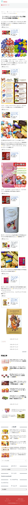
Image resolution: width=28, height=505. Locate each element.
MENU (5, 1)
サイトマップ (7, 500)
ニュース (3, 341)
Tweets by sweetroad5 (6, 476)
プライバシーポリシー (20, 500)
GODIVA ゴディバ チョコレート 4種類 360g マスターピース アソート (14, 300)
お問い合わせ (20, 498)
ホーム (7, 498)
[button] (25, 460)
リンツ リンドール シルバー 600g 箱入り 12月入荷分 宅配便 (14, 197)
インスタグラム (4, 482)
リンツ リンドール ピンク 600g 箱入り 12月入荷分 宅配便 (14, 153)
